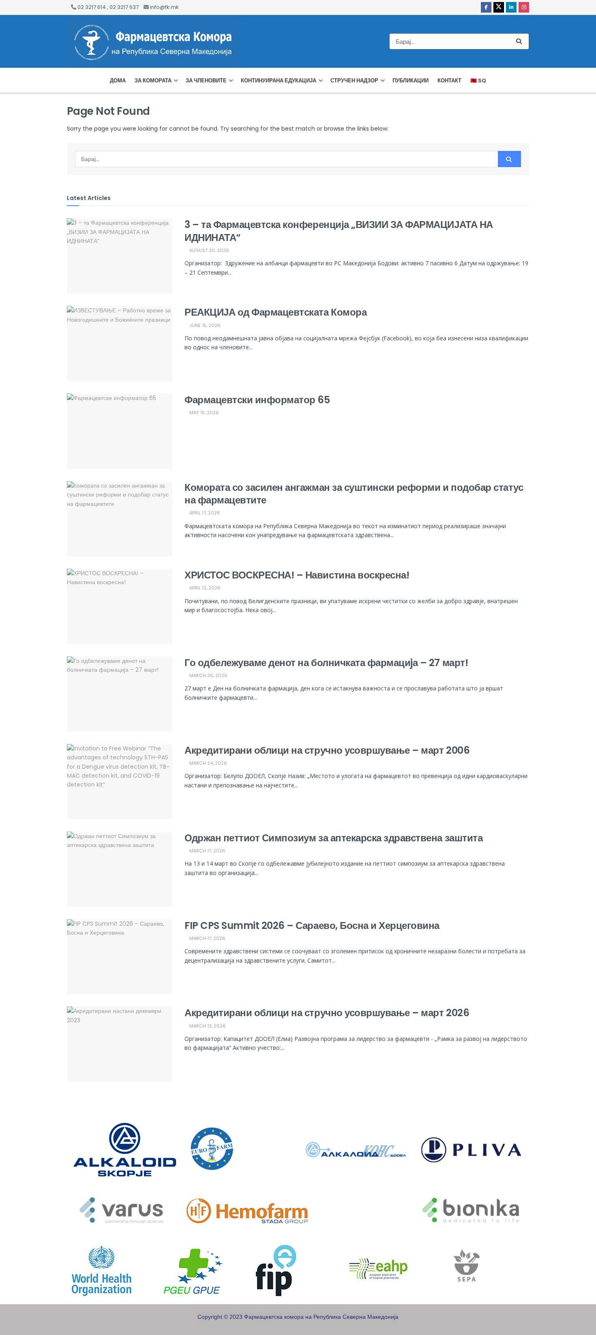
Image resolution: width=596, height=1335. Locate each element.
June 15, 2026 (204, 325)
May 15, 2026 (203, 412)
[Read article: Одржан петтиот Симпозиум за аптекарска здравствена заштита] (119, 869)
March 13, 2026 (207, 1026)
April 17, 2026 (204, 512)
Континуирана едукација (278, 80)
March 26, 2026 (207, 675)
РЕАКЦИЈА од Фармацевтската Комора (275, 312)
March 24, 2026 (207, 763)
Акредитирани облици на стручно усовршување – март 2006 (327, 750)
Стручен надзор (354, 80)
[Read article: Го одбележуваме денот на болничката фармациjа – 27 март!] (119, 694)
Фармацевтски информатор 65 (257, 399)
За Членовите (206, 80)
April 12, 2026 (204, 588)
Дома (118, 80)
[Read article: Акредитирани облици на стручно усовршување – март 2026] (119, 1044)
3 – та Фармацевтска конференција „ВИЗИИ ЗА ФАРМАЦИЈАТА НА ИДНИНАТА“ (338, 231)
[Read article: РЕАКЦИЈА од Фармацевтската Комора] (119, 343)
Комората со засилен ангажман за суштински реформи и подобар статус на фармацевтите (353, 494)
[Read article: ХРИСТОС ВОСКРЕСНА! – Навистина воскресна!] (119, 606)
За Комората (153, 80)
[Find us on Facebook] (486, 7)
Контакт (449, 80)
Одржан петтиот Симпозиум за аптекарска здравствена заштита (333, 838)
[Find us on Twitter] (498, 7)
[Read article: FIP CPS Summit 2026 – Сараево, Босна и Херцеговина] (119, 957)
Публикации (410, 80)
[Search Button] (520, 41)
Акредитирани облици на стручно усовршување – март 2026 (326, 1012)
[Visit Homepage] (153, 41)
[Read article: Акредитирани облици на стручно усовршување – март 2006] (119, 781)
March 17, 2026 (206, 850)
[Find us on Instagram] (524, 7)
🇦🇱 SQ (478, 80)
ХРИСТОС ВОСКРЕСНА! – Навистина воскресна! (296, 575)
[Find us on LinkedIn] (511, 7)
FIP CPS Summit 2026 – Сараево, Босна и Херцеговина (311, 925)
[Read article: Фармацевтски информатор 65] (119, 431)
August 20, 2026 (208, 250)
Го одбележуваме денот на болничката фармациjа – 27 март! (326, 662)
